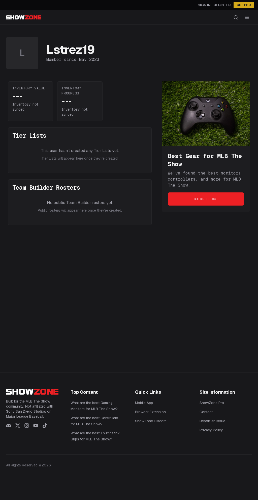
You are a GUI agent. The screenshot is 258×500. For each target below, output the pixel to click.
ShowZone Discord (151, 421)
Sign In (204, 5)
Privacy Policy (211, 430)
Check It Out (206, 199)
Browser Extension (150, 412)
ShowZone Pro (212, 403)
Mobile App (144, 403)
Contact (206, 412)
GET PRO (244, 5)
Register (222, 5)
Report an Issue (212, 421)
